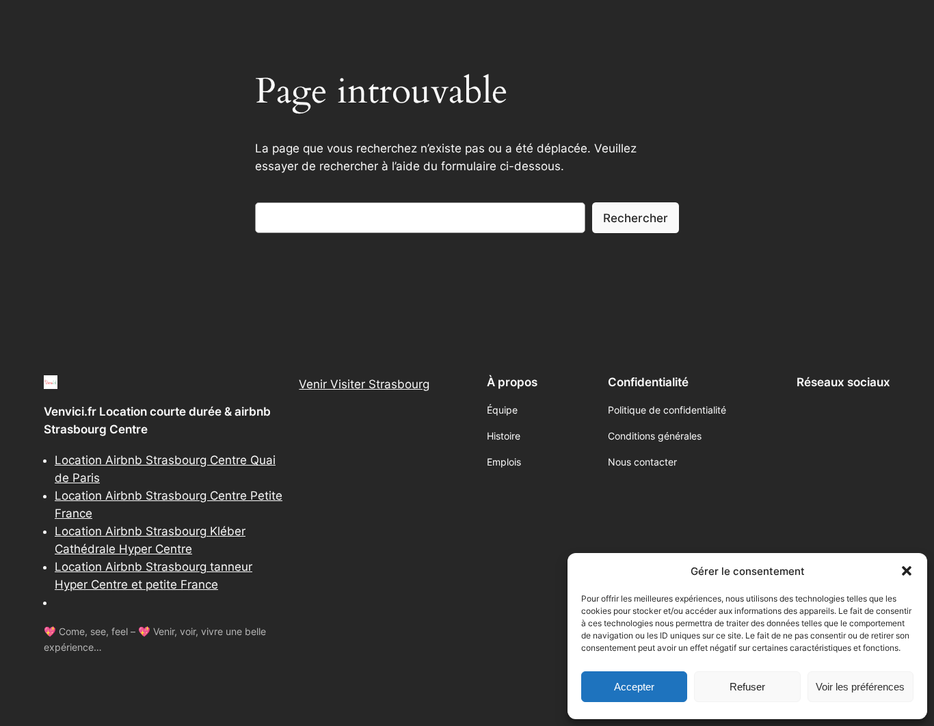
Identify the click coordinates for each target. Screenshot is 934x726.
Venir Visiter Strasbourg (364, 384)
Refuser (747, 687)
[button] (906, 571)
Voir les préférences (860, 687)
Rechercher (635, 218)
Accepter (634, 687)
